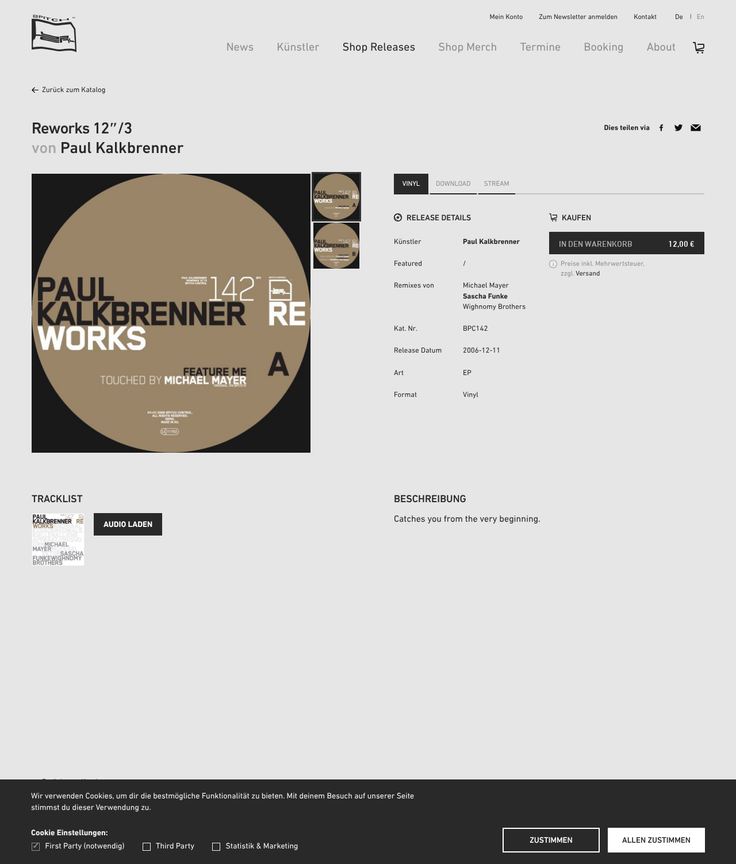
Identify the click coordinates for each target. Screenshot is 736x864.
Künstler (298, 48)
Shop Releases (378, 48)
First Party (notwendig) (84, 846)
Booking (603, 48)
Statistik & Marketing (261, 846)
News (240, 48)
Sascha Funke (485, 297)
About (661, 48)
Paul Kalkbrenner (491, 242)
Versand (588, 274)
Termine (540, 48)
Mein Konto (506, 17)
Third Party (175, 846)
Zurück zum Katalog (73, 90)
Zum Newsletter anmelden (578, 17)
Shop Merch (467, 48)
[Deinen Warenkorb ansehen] (692, 51)
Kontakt (645, 17)
